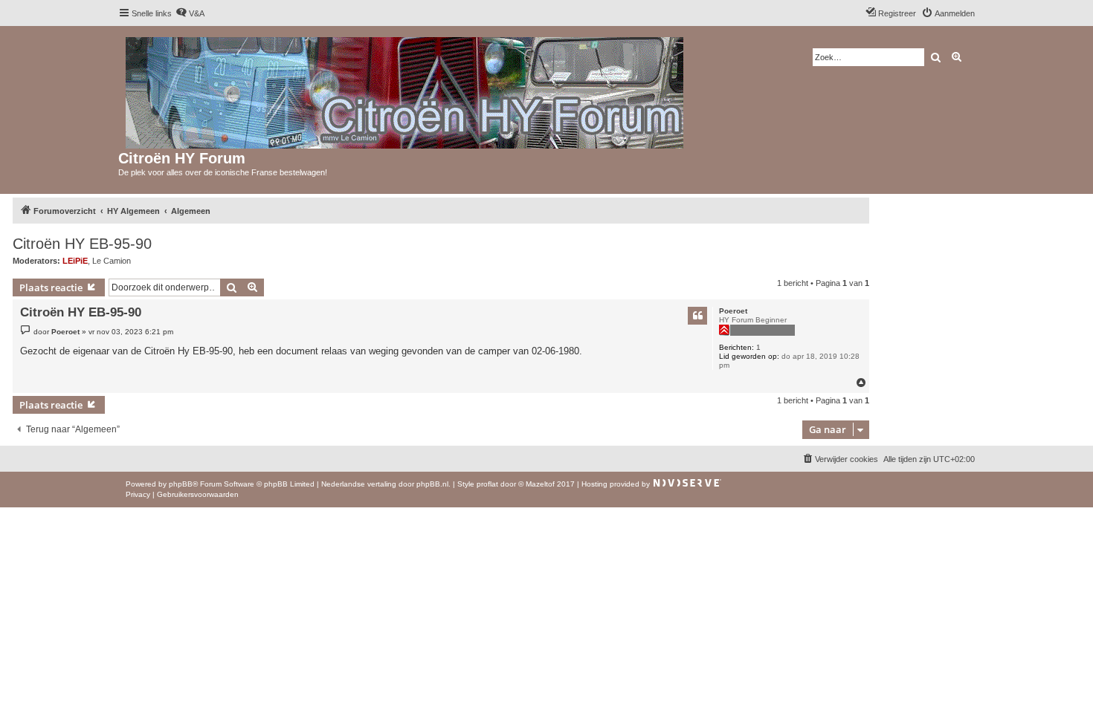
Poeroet (733, 311)
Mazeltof (540, 484)
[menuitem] (189, 13)
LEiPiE (75, 260)
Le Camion (111, 260)
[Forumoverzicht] (405, 90)
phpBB (181, 484)
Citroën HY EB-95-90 (82, 243)
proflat (487, 484)
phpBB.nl (432, 484)
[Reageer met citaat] (697, 316)
